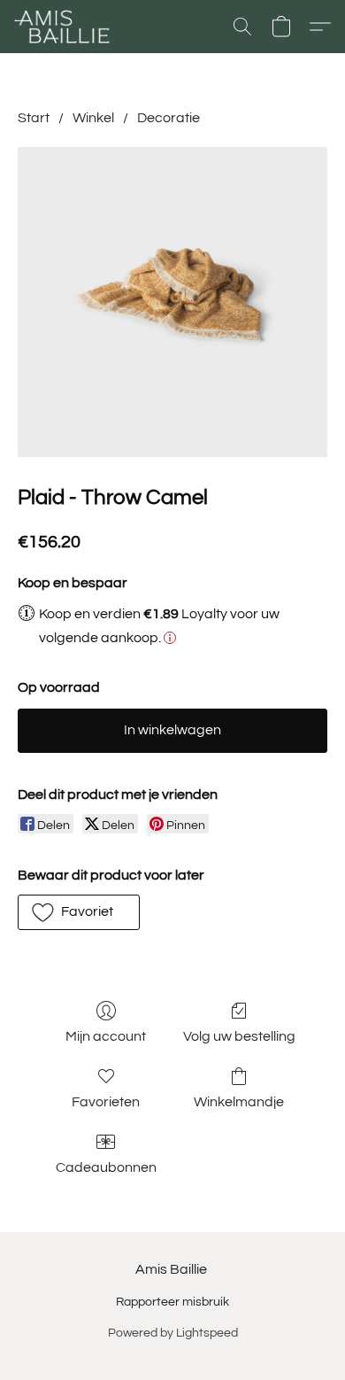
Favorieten (106, 1102)
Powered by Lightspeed (173, 1333)
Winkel (93, 118)
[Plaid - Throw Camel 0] (172, 302)
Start (34, 118)
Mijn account (105, 1036)
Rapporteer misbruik (172, 1302)
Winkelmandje (239, 1102)
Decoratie (168, 118)
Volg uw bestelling (239, 1036)
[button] (64, 26)
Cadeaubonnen (106, 1167)
